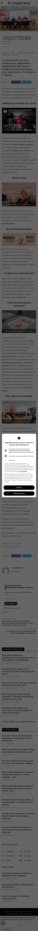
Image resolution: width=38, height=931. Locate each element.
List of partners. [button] (23, 471)
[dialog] (19, 465)
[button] (19, 460)
